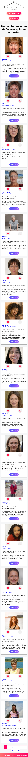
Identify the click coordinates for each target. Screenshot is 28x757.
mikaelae (4, 236)
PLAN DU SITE (15, 755)
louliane (4, 723)
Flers (3, 282)
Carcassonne (6, 681)
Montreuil (4, 636)
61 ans (8, 282)
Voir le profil (14, 76)
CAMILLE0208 (6, 192)
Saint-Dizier (5, 105)
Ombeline (5, 502)
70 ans (12, 194)
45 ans (9, 548)
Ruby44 (4, 369)
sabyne (4, 103)
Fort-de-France (6, 326)
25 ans (10, 415)
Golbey (4, 238)
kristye (4, 546)
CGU (8, 755)
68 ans (9, 238)
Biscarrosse (5, 194)
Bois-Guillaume (6, 725)
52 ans (8, 459)
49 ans (11, 636)
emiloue (4, 591)
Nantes (4, 548)
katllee (4, 679)
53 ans (14, 326)
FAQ (5, 755)
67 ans (13, 149)
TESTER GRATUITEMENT (14, 13)
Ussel (3, 459)
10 (19, 750)
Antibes (4, 415)
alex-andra (5, 59)
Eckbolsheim (5, 149)
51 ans (12, 105)
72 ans (8, 504)
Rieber (4, 148)
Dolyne (4, 635)
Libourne (4, 592)
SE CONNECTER (14, 18)
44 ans (14, 725)
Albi (3, 371)
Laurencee (5, 458)
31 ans (10, 592)
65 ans (13, 681)
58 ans (12, 61)
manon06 (5, 413)
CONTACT (24, 755)
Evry (3, 504)
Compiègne (5, 61)
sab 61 (4, 281)
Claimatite (5, 325)
